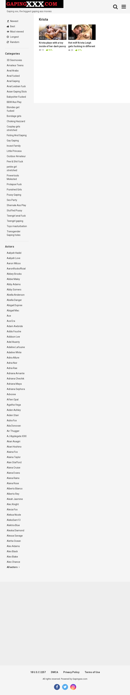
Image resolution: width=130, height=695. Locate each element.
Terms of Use (92, 672)
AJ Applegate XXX (17, 436)
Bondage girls (14, 116)
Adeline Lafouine (16, 347)
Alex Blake (12, 556)
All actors (12, 567)
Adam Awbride (15, 326)
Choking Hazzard (16, 121)
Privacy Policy (71, 672)
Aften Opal (12, 399)
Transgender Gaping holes (13, 233)
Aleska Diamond (15, 530)
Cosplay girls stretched (13, 128)
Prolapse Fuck (14, 184)
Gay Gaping (13, 140)
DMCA (54, 672)
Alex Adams (13, 546)
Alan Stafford (14, 462)
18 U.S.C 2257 (38, 672)
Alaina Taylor (14, 457)
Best (12, 26)
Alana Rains (13, 478)
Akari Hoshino (14, 446)
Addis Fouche (14, 331)
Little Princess (14, 151)
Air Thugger (13, 431)
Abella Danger (14, 300)
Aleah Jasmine (15, 499)
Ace (9, 315)
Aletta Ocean (14, 541)
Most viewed (17, 31)
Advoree (11, 394)
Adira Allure (13, 357)
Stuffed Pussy (14, 210)
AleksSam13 (13, 520)
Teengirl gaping (15, 221)
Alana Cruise (13, 467)
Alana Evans (13, 472)
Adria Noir (12, 363)
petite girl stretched (12, 168)
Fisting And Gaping (17, 135)
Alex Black (12, 551)
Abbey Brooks (14, 273)
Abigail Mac (13, 310)
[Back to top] (118, 684)
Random (14, 42)
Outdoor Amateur (16, 156)
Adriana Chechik (15, 378)
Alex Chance (13, 562)
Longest (14, 36)
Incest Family (14, 145)
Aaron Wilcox (14, 263)
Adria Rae (12, 368)
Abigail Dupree (14, 305)
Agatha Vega (14, 404)
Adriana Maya (14, 383)
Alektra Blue (13, 525)
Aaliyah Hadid (14, 253)
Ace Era (11, 321)
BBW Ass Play (14, 102)
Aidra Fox (12, 420)
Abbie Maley (13, 279)
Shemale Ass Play (16, 205)
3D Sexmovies (14, 60)
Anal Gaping (13, 81)
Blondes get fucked (13, 109)
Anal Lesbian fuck (16, 86)
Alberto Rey (13, 493)
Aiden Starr (13, 415)
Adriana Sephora (16, 389)
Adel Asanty (13, 342)
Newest (14, 21)
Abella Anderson (16, 294)
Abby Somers (14, 289)
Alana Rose (13, 483)
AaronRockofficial (16, 268)
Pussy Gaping (14, 194)
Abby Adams (14, 284)
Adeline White (14, 352)
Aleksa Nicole (14, 514)
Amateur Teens (15, 65)
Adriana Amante (16, 373)
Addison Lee (13, 336)
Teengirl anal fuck (16, 215)
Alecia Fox (12, 509)
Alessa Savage (15, 535)
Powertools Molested (13, 177)
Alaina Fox (12, 452)
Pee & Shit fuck (15, 161)
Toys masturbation (17, 226)
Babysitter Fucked (16, 96)
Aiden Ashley (14, 410)
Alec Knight (13, 504)
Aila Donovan (14, 425)
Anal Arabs (13, 70)
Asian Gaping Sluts (17, 91)
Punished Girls (14, 189)
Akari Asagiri (13, 441)
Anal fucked (13, 76)
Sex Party (12, 200)
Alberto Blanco (15, 488)
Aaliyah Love (13, 258)
